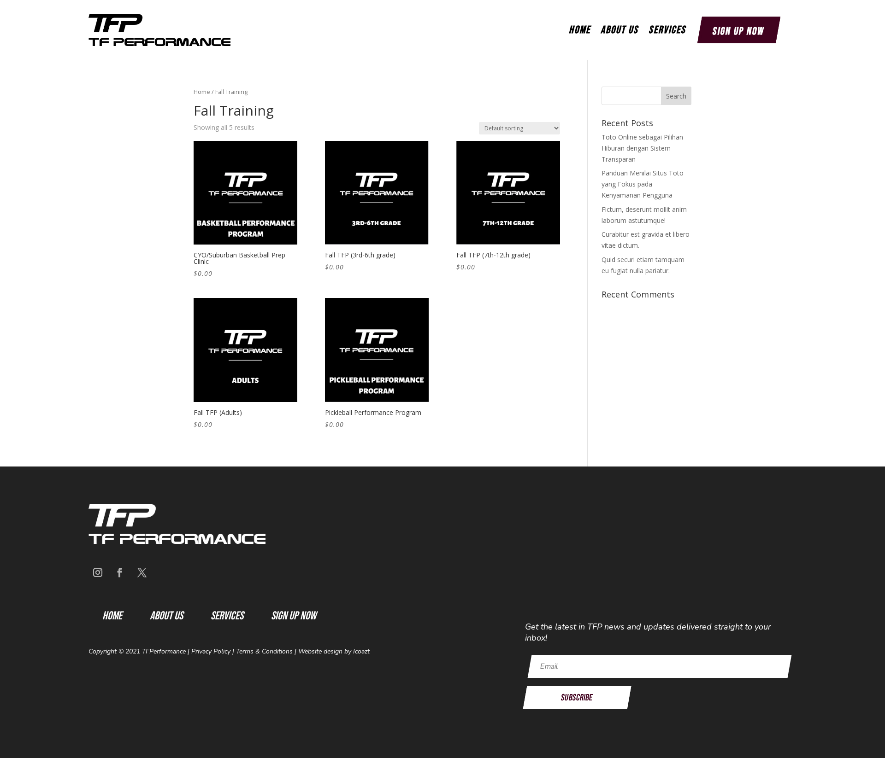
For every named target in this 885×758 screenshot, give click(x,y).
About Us (619, 29)
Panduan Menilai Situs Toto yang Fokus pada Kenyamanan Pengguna (643, 184)
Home (579, 29)
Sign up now (739, 31)
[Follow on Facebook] (120, 572)
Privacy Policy (210, 651)
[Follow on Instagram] (97, 572)
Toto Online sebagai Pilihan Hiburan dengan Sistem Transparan (642, 148)
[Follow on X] (142, 572)
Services (667, 29)
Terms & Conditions (264, 651)
